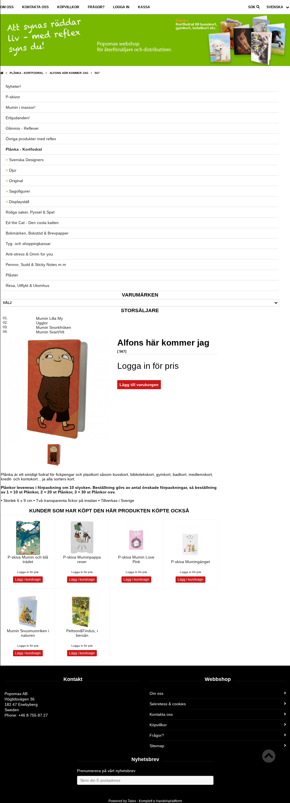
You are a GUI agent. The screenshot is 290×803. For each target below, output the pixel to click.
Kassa (144, 7)
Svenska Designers (25, 159)
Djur (11, 170)
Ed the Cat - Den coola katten (32, 222)
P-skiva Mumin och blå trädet (28, 559)
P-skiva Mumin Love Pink (136, 559)
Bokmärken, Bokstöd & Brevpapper (37, 233)
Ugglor (42, 323)
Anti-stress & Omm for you (29, 254)
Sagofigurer (18, 191)
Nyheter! (13, 86)
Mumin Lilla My (49, 318)
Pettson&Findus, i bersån (82, 633)
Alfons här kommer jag (69, 72)
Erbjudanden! (18, 118)
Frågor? (96, 7)
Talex (132, 801)
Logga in (121, 7)
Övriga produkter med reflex (31, 139)
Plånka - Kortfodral (26, 72)
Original (14, 180)
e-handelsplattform (167, 801)
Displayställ (17, 201)
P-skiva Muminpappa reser (82, 559)
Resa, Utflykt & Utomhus (27, 285)
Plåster (12, 275)
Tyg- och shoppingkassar (28, 243)
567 (97, 72)
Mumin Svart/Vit (50, 332)
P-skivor (13, 97)
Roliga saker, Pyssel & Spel (30, 212)
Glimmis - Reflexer (22, 128)
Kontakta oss (35, 7)
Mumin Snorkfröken (53, 327)
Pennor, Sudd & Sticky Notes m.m (36, 264)
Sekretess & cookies (168, 704)
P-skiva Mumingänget (190, 561)
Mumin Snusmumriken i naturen (28, 633)
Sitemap (157, 746)
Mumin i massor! (20, 107)
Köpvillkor (68, 7)
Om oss (7, 7)
